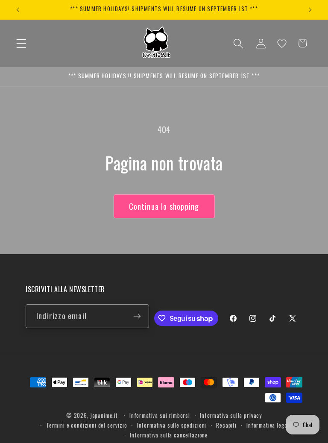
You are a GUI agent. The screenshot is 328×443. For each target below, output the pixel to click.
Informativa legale (269, 425)
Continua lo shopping (164, 206)
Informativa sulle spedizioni (172, 425)
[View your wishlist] (282, 43)
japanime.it (104, 415)
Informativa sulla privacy (231, 415)
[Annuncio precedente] (18, 9)
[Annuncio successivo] (310, 9)
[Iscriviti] (137, 316)
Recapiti (226, 425)
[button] (21, 43)
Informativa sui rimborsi (159, 415)
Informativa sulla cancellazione (169, 435)
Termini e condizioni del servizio (86, 425)
